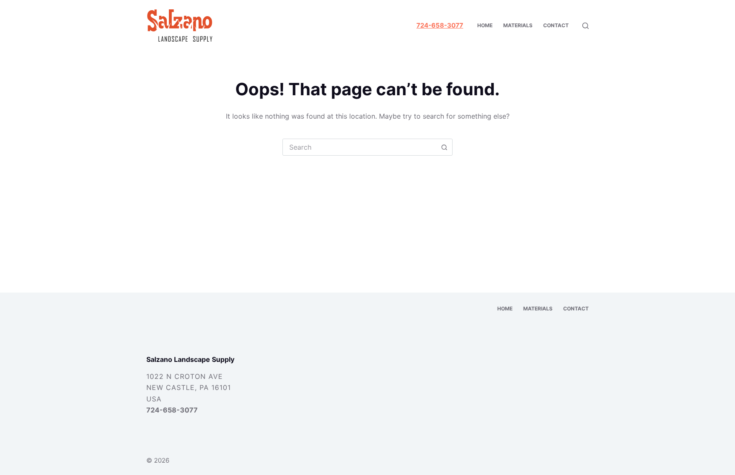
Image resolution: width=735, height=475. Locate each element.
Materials (518, 25)
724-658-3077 (172, 410)
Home (485, 25)
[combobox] (359, 147)
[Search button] (444, 147)
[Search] (585, 26)
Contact (556, 25)
